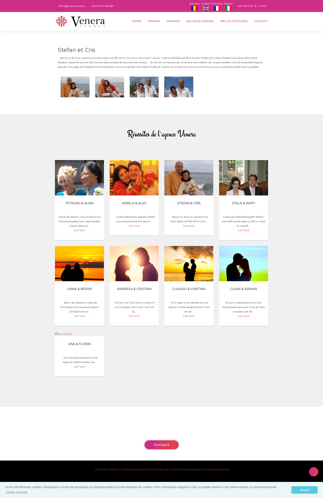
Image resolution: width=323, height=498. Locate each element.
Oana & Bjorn (79, 289)
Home (136, 21)
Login (262, 5)
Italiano (228, 3)
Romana (194, 3)
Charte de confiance (106, 469)
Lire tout (79, 230)
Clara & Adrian (243, 289)
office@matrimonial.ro (72, 5)
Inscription (246, 5)
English (206, 3)
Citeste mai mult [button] (16, 492)
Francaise (217, 3)
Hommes (173, 21)
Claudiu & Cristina (188, 289)
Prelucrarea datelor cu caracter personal (204, 469)
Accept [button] (304, 489)
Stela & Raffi (243, 203)
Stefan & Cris (189, 203)
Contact (260, 21)
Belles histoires (234, 21)
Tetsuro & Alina (79, 203)
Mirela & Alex (134, 203)
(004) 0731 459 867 (102, 5)
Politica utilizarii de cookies (162, 469)
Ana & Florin (79, 344)
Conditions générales (133, 469)
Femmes (153, 21)
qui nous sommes (200, 21)
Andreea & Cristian (134, 289)
